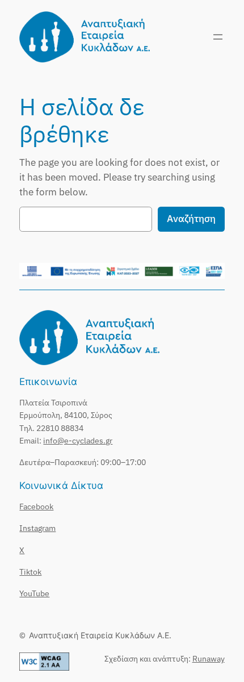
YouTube (34, 593)
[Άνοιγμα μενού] (218, 37)
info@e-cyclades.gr (77, 440)
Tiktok (30, 571)
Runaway (208, 658)
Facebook (36, 506)
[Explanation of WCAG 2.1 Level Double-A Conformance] (44, 667)
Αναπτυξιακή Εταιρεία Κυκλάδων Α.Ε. (100, 635)
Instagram (37, 527)
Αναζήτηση (191, 218)
